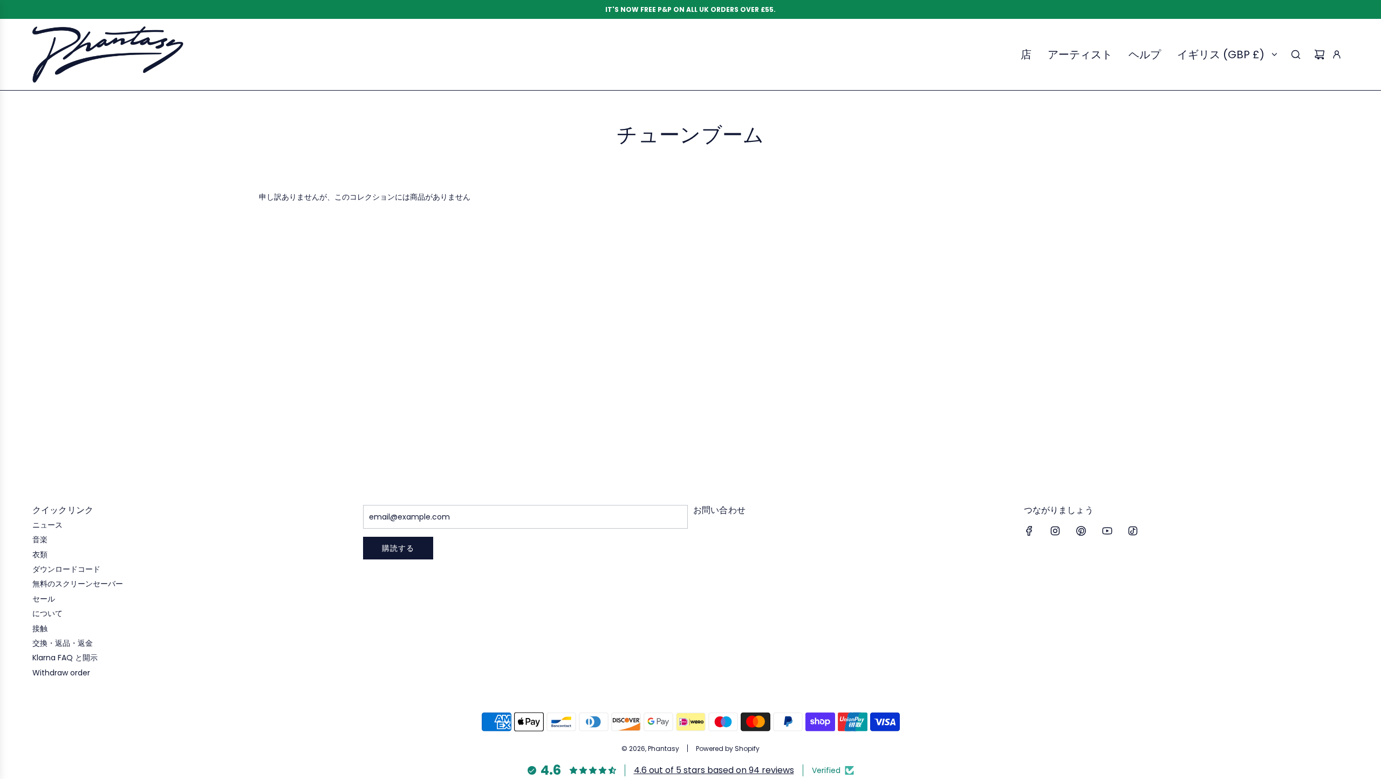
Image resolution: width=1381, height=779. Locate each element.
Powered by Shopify (728, 748)
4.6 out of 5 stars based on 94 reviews (714, 770)
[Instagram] (1055, 531)
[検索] (1296, 54)
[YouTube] (1107, 531)
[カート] (1319, 54)
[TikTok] (1133, 531)
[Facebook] (1029, 531)
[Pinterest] (1081, 531)
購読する (398, 548)
